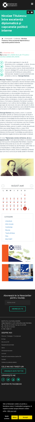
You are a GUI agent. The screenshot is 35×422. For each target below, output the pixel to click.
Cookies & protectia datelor (9, 362)
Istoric (3, 347)
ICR (8, 55)
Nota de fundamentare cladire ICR (11, 356)
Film (6, 236)
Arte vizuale (9, 224)
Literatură (8, 221)
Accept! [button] (25, 417)
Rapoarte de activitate (7, 345)
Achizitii (3, 353)
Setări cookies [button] (6, 417)
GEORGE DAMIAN (5, 57)
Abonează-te (17, 309)
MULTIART (8, 239)
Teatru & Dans (10, 233)
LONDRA (12, 55)
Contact (3, 359)
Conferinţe (8, 227)
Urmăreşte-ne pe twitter (13, 371)
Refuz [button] (15, 417)
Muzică (7, 230)
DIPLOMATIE (15, 57)
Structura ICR (5, 342)
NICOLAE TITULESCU (22, 55)
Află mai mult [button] (11, 411)
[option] (17, 167)
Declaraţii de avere (6, 350)
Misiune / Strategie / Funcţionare (11, 336)
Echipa (3, 339)
